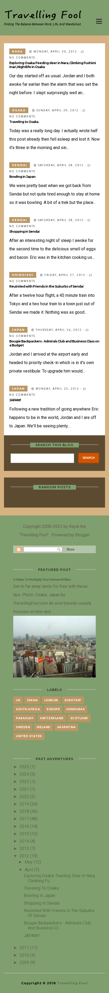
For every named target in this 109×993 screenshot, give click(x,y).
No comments (22, 57)
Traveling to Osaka (23, 122)
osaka (19, 110)
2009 (25, 962)
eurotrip (73, 700)
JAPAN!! (15, 400)
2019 (25, 804)
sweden (23, 727)
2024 (25, 774)
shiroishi (23, 275)
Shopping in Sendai (24, 231)
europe (53, 709)
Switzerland (52, 718)
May (29, 862)
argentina (66, 727)
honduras (75, 709)
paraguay (24, 718)
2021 (25, 789)
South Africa (28, 709)
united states (29, 736)
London (51, 700)
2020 (25, 796)
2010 (25, 955)
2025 (25, 767)
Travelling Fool (72, 983)
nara (17, 51)
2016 (25, 826)
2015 (25, 834)
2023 (25, 781)
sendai (19, 165)
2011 (25, 948)
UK (18, 700)
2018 (25, 811)
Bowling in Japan (22, 177)
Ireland (44, 727)
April (29, 869)
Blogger (82, 535)
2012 (25, 856)
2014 (25, 841)
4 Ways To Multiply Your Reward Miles (42, 579)
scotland (79, 718)
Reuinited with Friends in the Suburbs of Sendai (46, 286)
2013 (25, 848)
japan (18, 330)
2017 (25, 819)
